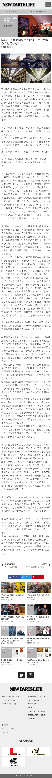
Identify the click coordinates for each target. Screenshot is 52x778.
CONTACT (6, 732)
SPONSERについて (13, 12)
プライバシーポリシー (10, 729)
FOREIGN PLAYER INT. (36, 711)
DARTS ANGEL (33, 700)
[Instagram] (30, 675)
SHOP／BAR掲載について (39, 12)
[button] (48, 4)
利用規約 (5, 725)
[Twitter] (21, 675)
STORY (31, 707)
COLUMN (31, 719)
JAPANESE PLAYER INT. (37, 696)
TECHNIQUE (32, 704)
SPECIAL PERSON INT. (36, 715)
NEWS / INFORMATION (10, 696)
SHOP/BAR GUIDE (9, 700)
